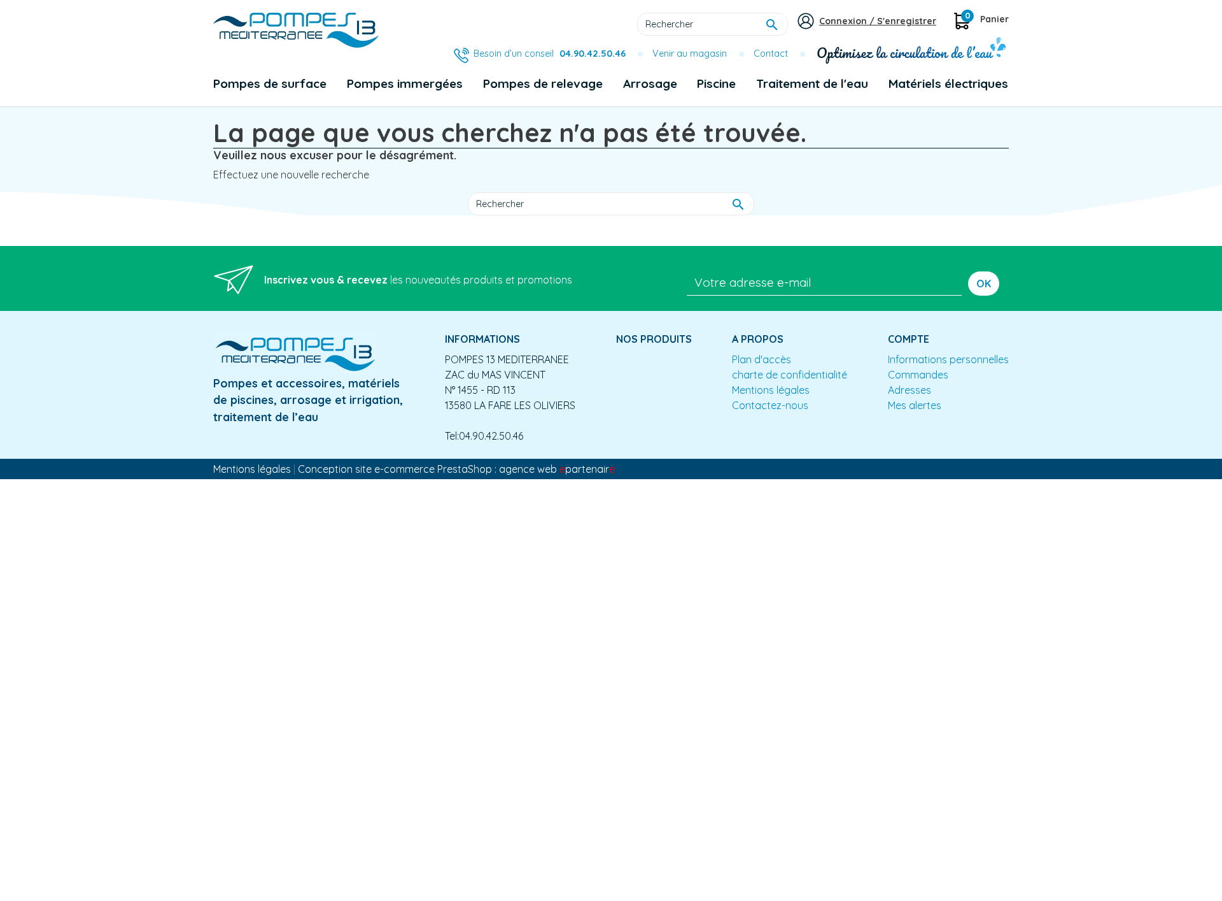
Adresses (909, 390)
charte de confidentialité (789, 374)
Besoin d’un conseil (550, 53)
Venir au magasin (689, 53)
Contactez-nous (770, 405)
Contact (771, 53)
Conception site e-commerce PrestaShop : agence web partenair (456, 469)
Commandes (918, 374)
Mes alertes (914, 405)
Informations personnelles (948, 359)
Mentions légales (771, 390)
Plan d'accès (761, 359)
